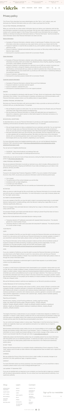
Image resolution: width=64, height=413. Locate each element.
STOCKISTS (19, 402)
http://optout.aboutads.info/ (15, 159)
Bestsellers (6, 402)
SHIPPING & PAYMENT (32, 391)
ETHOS (17, 390)
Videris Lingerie (31, 409)
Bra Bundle (6, 396)
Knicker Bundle (5, 399)
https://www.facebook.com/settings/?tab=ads (25, 151)
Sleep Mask (6, 392)
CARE (17, 393)
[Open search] (52, 8)
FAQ (30, 400)
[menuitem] (40, 8)
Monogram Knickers (6, 389)
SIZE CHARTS (19, 395)
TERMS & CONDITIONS (32, 397)
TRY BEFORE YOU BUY (19, 405)
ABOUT (17, 388)
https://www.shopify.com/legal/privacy (26, 110)
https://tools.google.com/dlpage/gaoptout (46, 130)
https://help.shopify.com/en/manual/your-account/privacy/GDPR (27, 246)
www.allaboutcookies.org (41, 334)
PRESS (17, 399)
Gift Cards (6, 394)
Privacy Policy (31, 403)
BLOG (17, 397)
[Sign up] (60, 396)
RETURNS (31, 394)
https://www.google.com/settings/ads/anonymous (26, 153)
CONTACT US (32, 388)
